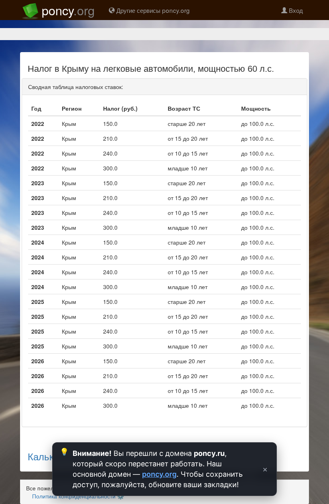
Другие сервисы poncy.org (152, 10)
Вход (295, 10)
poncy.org (159, 474)
